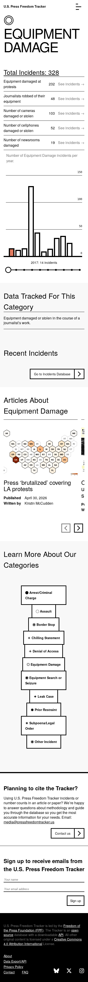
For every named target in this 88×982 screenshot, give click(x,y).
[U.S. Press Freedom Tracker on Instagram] (81, 971)
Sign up (75, 900)
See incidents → (71, 84)
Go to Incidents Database (52, 374)
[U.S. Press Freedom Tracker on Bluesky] (56, 971)
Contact (9, 972)
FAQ (25, 972)
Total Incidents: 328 (31, 72)
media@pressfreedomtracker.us (29, 822)
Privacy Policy (13, 966)
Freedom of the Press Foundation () (42, 927)
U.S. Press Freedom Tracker (25, 6)
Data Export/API (15, 961)
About (8, 956)
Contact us (62, 833)
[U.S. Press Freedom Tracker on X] (69, 971)
